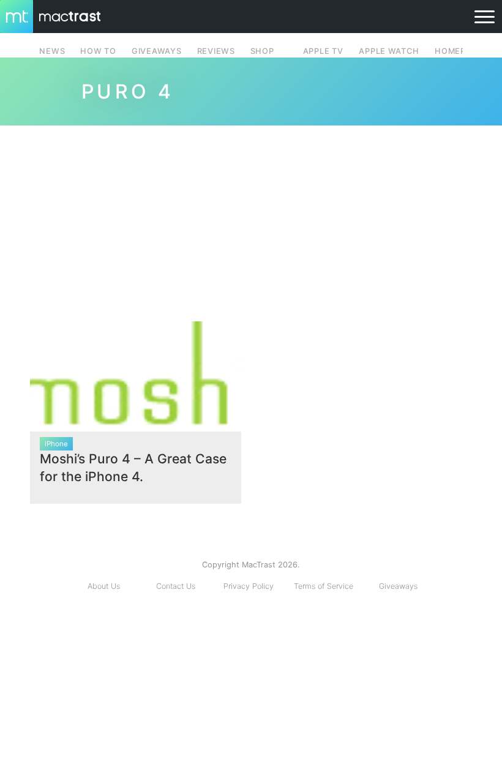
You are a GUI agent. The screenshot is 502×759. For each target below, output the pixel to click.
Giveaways (398, 586)
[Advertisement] (251, 218)
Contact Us (175, 586)
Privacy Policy (248, 586)
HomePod (456, 51)
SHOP (262, 51)
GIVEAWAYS (157, 51)
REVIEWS (216, 51)
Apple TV (323, 51)
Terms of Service (323, 586)
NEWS (52, 51)
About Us (104, 586)
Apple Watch (389, 51)
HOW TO (98, 51)
